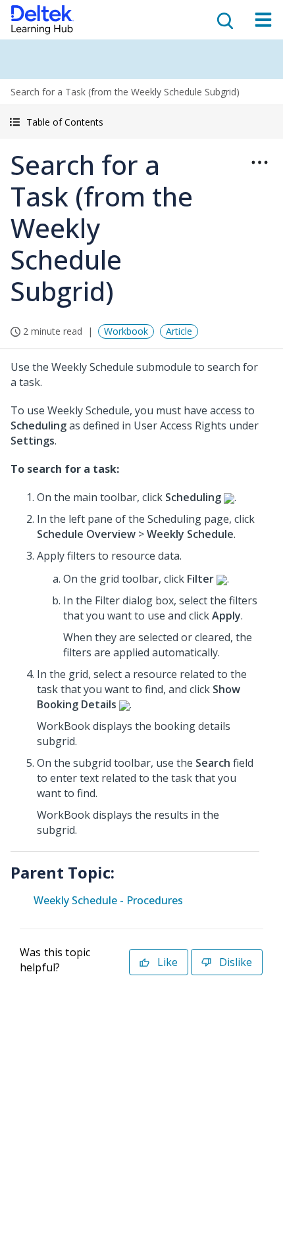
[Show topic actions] (259, 162)
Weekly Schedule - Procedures (108, 900)
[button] (141, 122)
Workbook (126, 331)
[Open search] (224, 20)
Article (179, 331)
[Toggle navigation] (263, 20)
